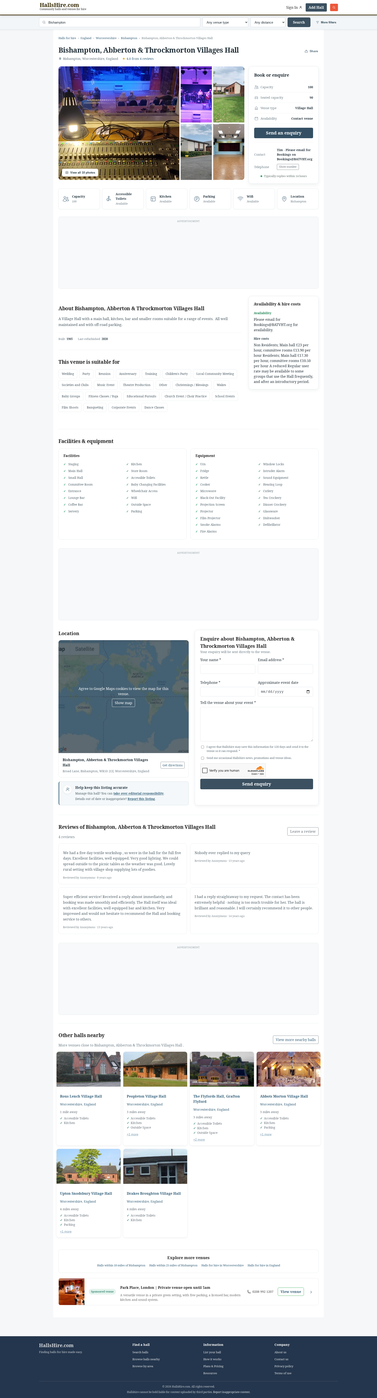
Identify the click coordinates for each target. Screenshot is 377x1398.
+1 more (132, 1134)
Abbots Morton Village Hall (284, 1096)
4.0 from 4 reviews (138, 58)
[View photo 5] (228, 152)
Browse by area (142, 1366)
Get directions (173, 765)
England (86, 38)
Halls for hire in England (264, 1265)
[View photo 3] (228, 94)
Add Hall (316, 7)
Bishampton (129, 38)
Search (299, 22)
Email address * (271, 659)
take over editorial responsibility (138, 793)
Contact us (281, 1359)
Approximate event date (278, 682)
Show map (123, 702)
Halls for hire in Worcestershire (222, 1265)
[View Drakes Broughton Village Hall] (155, 1166)
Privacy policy (283, 1366)
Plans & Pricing (213, 1366)
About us (280, 1352)
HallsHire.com (56, 1345)
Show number (288, 167)
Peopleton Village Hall (146, 1096)
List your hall (212, 1352)
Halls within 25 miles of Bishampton (173, 1265)
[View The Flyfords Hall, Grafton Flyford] (222, 1069)
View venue (291, 1291)
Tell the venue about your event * (228, 702)
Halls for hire (67, 38)
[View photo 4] (196, 152)
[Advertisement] (188, 255)
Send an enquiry (284, 133)
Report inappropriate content (231, 1392)
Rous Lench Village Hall (81, 1096)
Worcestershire (106, 38)
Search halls (140, 1352)
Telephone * (210, 682)
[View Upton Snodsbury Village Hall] (89, 1166)
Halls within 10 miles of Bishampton (121, 1265)
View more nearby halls (296, 1039)
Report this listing (141, 799)
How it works (212, 1359)
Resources (210, 1373)
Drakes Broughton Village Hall (154, 1193)
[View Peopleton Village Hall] (155, 1069)
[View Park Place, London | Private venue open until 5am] (71, 1291)
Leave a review (303, 831)
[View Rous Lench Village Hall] (89, 1069)
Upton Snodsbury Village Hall (86, 1193)
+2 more (199, 1139)
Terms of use (282, 1373)
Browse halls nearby (146, 1359)
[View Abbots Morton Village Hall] (289, 1069)
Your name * (210, 659)
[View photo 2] (196, 94)
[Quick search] (334, 7)
